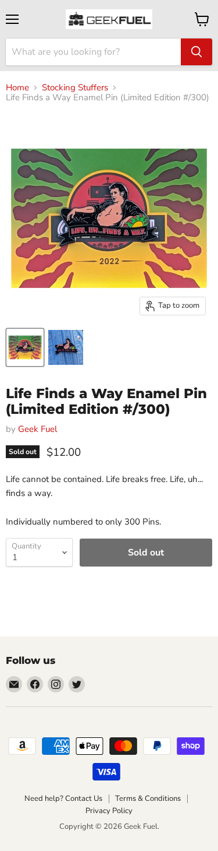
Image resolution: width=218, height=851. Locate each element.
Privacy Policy (109, 811)
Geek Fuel (37, 429)
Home (17, 88)
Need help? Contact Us (63, 798)
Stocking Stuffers (75, 88)
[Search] (196, 51)
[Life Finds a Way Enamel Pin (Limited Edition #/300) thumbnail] (25, 347)
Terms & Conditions (148, 798)
